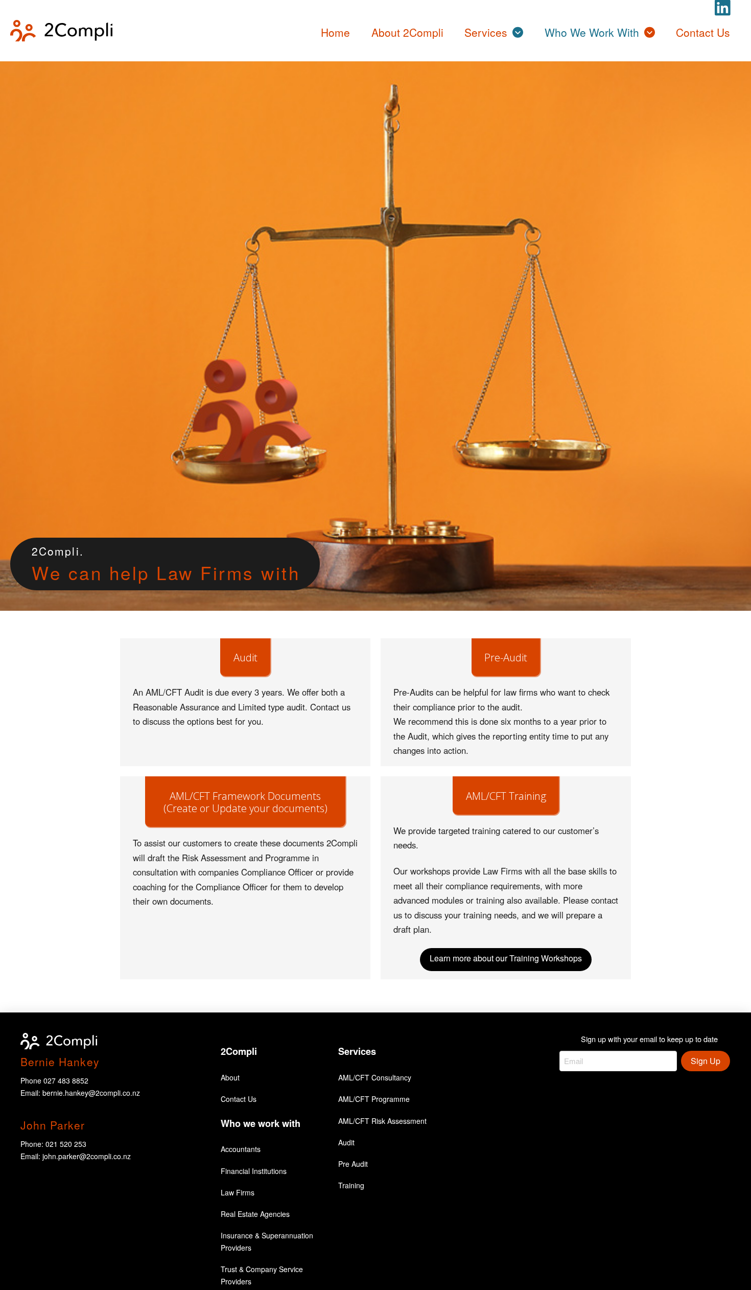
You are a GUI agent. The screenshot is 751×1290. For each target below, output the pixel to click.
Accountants (241, 1149)
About (230, 1077)
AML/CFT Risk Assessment (382, 1121)
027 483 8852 (65, 1080)
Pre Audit (353, 1164)
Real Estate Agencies (255, 1214)
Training (351, 1185)
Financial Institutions (254, 1171)
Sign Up (705, 1061)
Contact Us (238, 1099)
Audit (346, 1142)
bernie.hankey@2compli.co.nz (91, 1093)
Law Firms (237, 1192)
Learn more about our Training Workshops (506, 958)
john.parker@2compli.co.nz (86, 1156)
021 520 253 (65, 1144)
